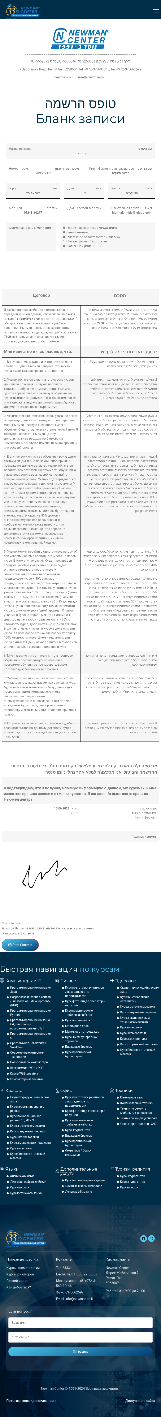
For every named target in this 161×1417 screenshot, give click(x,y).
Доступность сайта (140, 1401)
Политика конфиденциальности (31, 1401)
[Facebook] (143, 1238)
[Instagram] (151, 1238)
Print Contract (22, 945)
